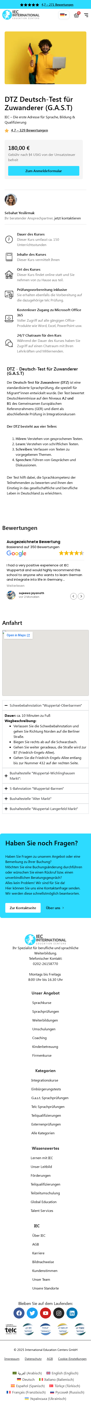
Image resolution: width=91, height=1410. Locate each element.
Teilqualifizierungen (45, 1184)
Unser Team (41, 1279)
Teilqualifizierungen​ (46, 1115)
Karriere (38, 1253)
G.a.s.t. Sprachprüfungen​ (49, 1097)
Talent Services (42, 1210)
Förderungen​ (41, 1175)
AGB (35, 1244)
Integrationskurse (44, 1080)
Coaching (39, 1037)
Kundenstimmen (44, 1270)
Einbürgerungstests (46, 1089)
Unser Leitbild (41, 1166)
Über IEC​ (39, 1235)
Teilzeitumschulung (45, 1193)
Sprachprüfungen (45, 1011)
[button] (63, 15)
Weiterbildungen (45, 1020)
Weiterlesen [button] (12, 586)
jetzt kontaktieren (67, 218)
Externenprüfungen (46, 1124)
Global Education (44, 1201)
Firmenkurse (41, 1055)
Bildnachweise (43, 1261)
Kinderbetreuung (45, 1046)
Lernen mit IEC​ (42, 1157)
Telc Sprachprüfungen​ (47, 1106)
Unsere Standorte (45, 1288)
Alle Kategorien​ (43, 1133)
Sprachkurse (41, 1002)
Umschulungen (43, 1029)
